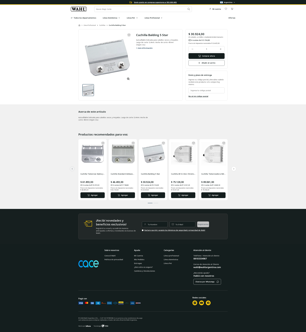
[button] (119, 18)
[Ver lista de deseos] (226, 9)
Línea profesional (171, 256)
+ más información (144, 48)
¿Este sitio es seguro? (143, 267)
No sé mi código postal (198, 96)
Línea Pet (168, 263)
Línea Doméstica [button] (110, 18)
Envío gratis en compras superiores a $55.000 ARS (155, 2)
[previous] (72, 168)
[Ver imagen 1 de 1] (88, 90)
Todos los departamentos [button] (85, 18)
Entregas (138, 263)
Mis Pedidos (139, 259)
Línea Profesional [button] (152, 18)
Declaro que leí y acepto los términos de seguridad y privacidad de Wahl (174, 230)
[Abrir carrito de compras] (232, 9)
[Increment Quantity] (221, 49)
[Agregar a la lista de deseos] (129, 35)
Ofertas (231, 18)
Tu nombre (152, 224)
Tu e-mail (179, 224)
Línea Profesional (90, 25)
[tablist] (153, 201)
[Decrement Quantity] (192, 49)
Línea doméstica (171, 259)
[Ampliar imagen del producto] (128, 79)
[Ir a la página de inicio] (79, 9)
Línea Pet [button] (131, 18)
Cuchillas (102, 25)
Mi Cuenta (138, 256)
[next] (233, 168)
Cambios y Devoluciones (144, 271)
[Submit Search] (189, 9)
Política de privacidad (113, 259)
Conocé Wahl (110, 256)
